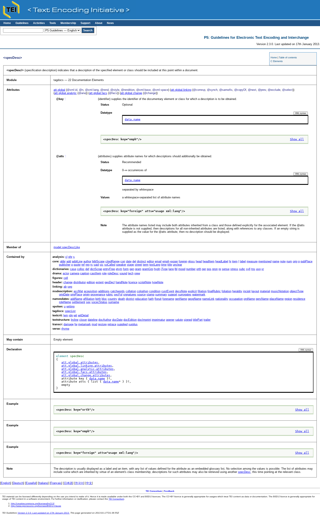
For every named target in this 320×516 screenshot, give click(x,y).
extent (100, 282)
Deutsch (18, 483)
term (145, 264)
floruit (158, 298)
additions (103, 291)
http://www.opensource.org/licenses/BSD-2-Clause (36, 506)
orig (295, 261)
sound (123, 273)
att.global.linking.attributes (86, 365)
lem (65, 315)
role (104, 273)
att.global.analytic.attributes (87, 369)
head (199, 261)
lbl (176, 269)
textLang (154, 264)
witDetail (83, 315)
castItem (95, 273)
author (87, 261)
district (130, 298)
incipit (247, 291)
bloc (104, 298)
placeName (276, 298)
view (137, 273)
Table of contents (288, 57)
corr (122, 261)
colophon (142, 291)
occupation (236, 298)
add (68, 261)
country (112, 298)
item (234, 261)
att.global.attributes (79, 362)
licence (132, 282)
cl (66, 256)
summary (161, 294)
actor (66, 273)
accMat (78, 291)
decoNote (181, 291)
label (243, 261)
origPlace (76, 294)
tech (130, 273)
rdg (71, 315)
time (164, 264)
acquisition (90, 291)
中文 (89, 483)
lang (171, 269)
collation (131, 291)
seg (69, 286)
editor (150, 261)
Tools (52, 23)
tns (253, 269)
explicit (192, 291)
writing (70, 306)
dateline (93, 319)
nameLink (208, 298)
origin (86, 294)
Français (56, 483)
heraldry (237, 291)
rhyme (65, 328)
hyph (157, 269)
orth (198, 269)
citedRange (112, 261)
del (134, 261)
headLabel (221, 261)
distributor (79, 282)
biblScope (98, 261)
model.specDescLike (67, 247)
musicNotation (280, 291)
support (172, 294)
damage (69, 324)
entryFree (109, 269)
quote (77, 264)
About (98, 23)
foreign (183, 261)
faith (151, 298)
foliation (226, 291)
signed (188, 319)
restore (102, 324)
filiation (202, 291)
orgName (249, 298)
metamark (84, 324)
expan (174, 261)
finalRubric (214, 291)
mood (181, 269)
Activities (39, 23)
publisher (64, 264)
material (265, 291)
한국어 (79, 483)
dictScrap (96, 269)
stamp (150, 294)
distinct (141, 261)
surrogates (184, 294)
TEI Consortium (154, 491)
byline (74, 319)
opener (170, 319)
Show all (297, 139)
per (204, 269)
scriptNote (144, 282)
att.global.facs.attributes (84, 372)
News (110, 23)
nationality (221, 298)
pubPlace (306, 261)
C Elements (277, 61)
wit (75, 315)
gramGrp (147, 269)
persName (262, 298)
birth (98, 298)
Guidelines (22, 23)
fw (75, 324)
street (138, 264)
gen (132, 269)
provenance (98, 294)
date (128, 261)
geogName (194, 298)
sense (225, 269)
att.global (59, 89)
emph (165, 261)
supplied (122, 324)
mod (94, 324)
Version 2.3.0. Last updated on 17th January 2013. (44, 513)
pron (215, 269)
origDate (64, 294)
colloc (80, 269)
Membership (68, 23)
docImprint (144, 319)
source (141, 294)
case (73, 269)
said (96, 264)
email (158, 261)
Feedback (169, 491)
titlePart (198, 319)
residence (299, 298)
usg (258, 269)
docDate (117, 319)
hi (230, 261)
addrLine (77, 261)
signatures (129, 294)
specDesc (244, 472)
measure (252, 261)
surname (113, 302)
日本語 (68, 483)
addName (76, 298)
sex (88, 302)
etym (119, 269)
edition (91, 282)
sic (101, 264)
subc (242, 269)
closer (83, 319)
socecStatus (99, 302)
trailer (207, 319)
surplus (133, 324)
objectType (296, 291)
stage (130, 264)
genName (181, 298)
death (121, 298)
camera (74, 273)
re (220, 269)
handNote (122, 282)
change (67, 282)
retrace (112, 324)
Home (7, 23)
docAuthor (104, 319)
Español (31, 483)
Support (85, 23)
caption (84, 273)
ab (65, 286)
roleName (65, 302)
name (275, 261)
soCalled (109, 264)
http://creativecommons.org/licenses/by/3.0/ (32, 503)
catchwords (117, 291)
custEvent (167, 291)
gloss (191, 261)
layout (255, 291)
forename (168, 298)
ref (83, 264)
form (126, 269)
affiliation (88, 298)
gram (138, 269)
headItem (208, 261)
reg (87, 264)
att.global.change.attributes (85, 375)
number (190, 269)
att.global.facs (98, 93)
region (288, 298)
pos (209, 269)
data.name (132, 119)
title (169, 264)
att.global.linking (181, 89)
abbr (63, 261)
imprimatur (158, 319)
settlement (78, 302)
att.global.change (131, 93)
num (289, 261)
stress (234, 269)
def (87, 269)
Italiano (43, 483)
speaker (121, 264)
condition (154, 291)
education (141, 298)
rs (91, 264)
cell (66, 278)
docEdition (130, 319)
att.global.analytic (65, 93)
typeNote (157, 282)
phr (70, 256)
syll (248, 269)
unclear (177, 264)
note (283, 261)
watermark (198, 294)
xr (262, 269)
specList (70, 311)
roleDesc (113, 273)
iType (164, 269)
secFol (118, 294)
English (5, 483)
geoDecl (109, 282)
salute (179, 319)
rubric (109, 294)
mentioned (264, 261)
